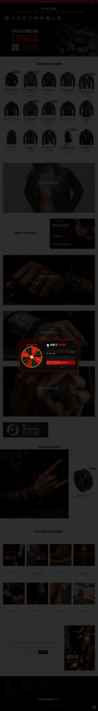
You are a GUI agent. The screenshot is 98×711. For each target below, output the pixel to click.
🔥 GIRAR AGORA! (61, 362)
